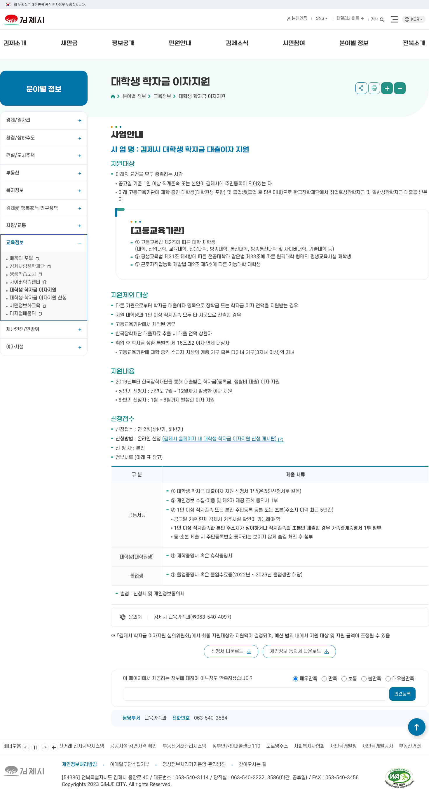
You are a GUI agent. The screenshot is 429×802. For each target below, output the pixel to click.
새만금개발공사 (331, 746)
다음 (44, 747)
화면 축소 (400, 88)
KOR (415, 19)
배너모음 (53, 747)
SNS (320, 18)
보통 (352, 678)
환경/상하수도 (20, 138)
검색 (375, 19)
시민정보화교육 (26, 305)
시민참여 (294, 43)
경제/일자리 (18, 120)
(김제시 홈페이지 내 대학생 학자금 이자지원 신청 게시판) (219, 439)
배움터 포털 (22, 258)
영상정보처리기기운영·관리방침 (194, 764)
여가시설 (15, 347)
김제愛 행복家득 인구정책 (32, 208)
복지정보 (15, 190)
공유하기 (361, 88)
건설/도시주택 (20, 155)
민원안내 (180, 43)
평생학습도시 (23, 274)
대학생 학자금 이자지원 (33, 290)
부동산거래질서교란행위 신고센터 (385, 746)
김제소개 (15, 43)
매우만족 (308, 678)
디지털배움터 (23, 313)
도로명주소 (230, 746)
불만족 (374, 678)
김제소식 (237, 43)
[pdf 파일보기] (399, 770)
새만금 (69, 43)
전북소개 (414, 43)
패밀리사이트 (348, 18)
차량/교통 (16, 225)
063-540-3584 (210, 718)
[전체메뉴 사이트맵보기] (394, 19)
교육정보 (15, 242)
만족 (332, 678)
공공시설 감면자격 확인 (86, 746)
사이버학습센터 (26, 282)
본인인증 (299, 18)
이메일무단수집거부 (129, 764)
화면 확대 (387, 88)
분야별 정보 (354, 43)
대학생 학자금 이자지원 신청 (38, 298)
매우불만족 (403, 678)
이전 (26, 747)
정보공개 (123, 43)
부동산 (12, 173)
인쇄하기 (374, 88)
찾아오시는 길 (252, 764)
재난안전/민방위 (22, 329)
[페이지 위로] (416, 727)
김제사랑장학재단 (28, 266)
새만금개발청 (297, 746)
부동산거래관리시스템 (138, 746)
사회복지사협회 (262, 746)
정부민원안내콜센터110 (189, 746)
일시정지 (35, 747)
